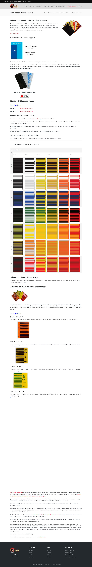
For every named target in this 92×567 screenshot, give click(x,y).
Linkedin (30, 554)
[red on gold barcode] (52, 264)
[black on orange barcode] (64, 165)
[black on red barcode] (75, 165)
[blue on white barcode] (30, 198)
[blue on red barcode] (75, 198)
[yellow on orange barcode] (64, 231)
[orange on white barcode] (30, 247)
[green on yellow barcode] (41, 215)
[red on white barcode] (30, 264)
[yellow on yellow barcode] (41, 231)
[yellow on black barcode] (18, 231)
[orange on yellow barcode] (41, 247)
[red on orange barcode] (64, 264)
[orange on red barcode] (75, 247)
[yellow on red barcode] (75, 231)
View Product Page (14, 33)
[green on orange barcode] (64, 215)
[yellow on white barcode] (30, 231)
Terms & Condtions (69, 554)
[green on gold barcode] (52, 215)
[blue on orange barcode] (64, 198)
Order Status (50, 554)
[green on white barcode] (30, 215)
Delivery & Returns (69, 550)
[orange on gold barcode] (52, 247)
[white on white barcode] (30, 182)
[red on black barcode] (18, 264)
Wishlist (49, 557)
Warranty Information (70, 557)
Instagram (30, 557)
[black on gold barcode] (52, 165)
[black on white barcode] (30, 165)
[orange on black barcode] (18, 247)
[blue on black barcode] (18, 198)
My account (49, 550)
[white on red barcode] (75, 182)
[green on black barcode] (18, 215)
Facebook (30, 550)
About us (49, 552)
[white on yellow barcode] (41, 182)
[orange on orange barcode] (64, 247)
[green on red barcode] (75, 215)
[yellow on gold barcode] (52, 231)
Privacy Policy (68, 552)
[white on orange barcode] (64, 182)
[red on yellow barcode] (41, 264)
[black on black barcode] (18, 165)
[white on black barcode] (18, 182)
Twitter (30, 552)
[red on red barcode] (75, 264)
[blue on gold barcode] (52, 198)
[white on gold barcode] (52, 182)
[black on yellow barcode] (41, 165)
